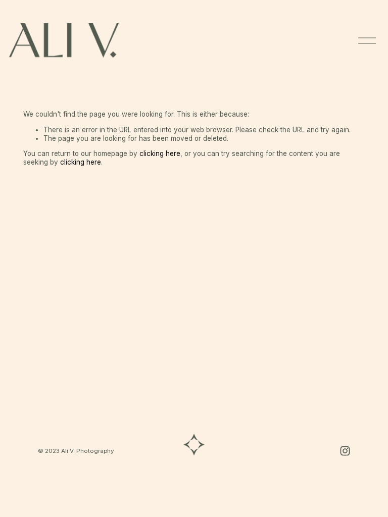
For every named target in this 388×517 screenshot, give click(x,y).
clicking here (159, 153)
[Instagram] (345, 451)
